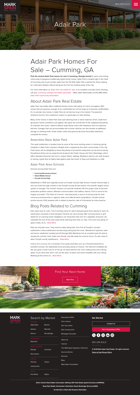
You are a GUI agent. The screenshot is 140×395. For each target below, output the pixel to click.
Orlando (33, 362)
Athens (33, 333)
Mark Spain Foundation (69, 364)
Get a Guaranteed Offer (111, 329)
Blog (63, 360)
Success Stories (67, 352)
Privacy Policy (107, 352)
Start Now (70, 280)
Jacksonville (35, 366)
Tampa (46, 362)
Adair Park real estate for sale (63, 90)
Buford (46, 325)
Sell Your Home (66, 326)
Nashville (34, 341)
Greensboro (35, 354)
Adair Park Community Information (45, 95)
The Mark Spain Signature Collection (74, 348)
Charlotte (47, 350)
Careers (64, 344)
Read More (51, 223)
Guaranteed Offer (67, 317)
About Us (64, 340)
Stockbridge (48, 333)
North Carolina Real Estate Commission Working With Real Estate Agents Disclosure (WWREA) (70, 383)
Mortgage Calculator (68, 334)
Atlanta (33, 329)
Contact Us (111, 324)
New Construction (67, 330)
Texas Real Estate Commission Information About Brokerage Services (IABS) (70, 386)
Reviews (64, 356)
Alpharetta (34, 325)
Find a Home (66, 321)
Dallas (46, 374)
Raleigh (33, 350)
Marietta (47, 329)
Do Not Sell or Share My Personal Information (70, 390)
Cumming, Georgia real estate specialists (54, 93)
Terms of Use (96, 352)
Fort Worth (34, 374)
